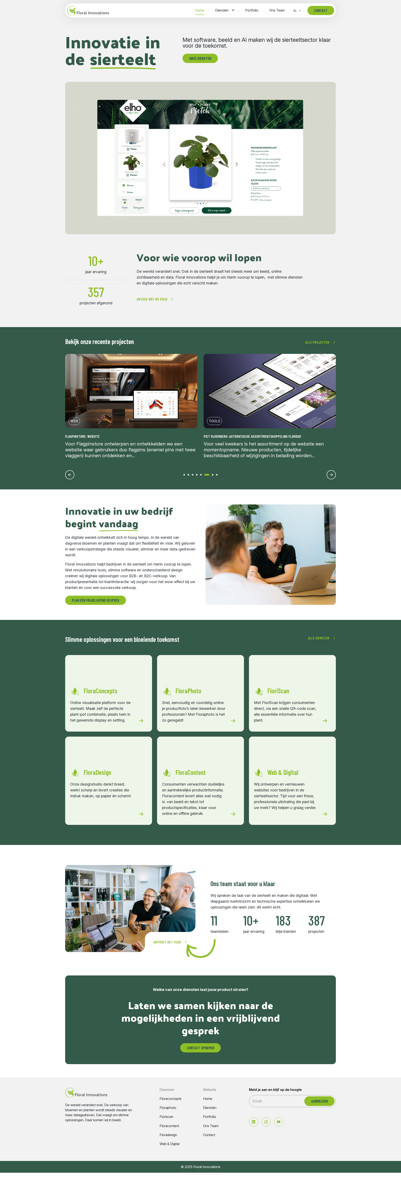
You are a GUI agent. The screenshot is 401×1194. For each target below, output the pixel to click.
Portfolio (251, 10)
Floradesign (168, 1135)
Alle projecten (317, 342)
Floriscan (166, 1117)
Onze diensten (200, 58)
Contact (320, 10)
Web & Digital (169, 1144)
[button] (184, 475)
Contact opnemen (200, 1048)
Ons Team (277, 10)
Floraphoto (168, 1108)
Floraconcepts (170, 1099)
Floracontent (169, 1126)
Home (199, 10)
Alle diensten (318, 638)
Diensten (221, 10)
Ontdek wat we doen (152, 299)
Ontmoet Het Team (167, 942)
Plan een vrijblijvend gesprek (95, 600)
